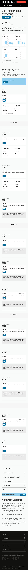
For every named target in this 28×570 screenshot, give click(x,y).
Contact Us (5, 82)
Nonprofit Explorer (7, 5)
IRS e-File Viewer (14, 522)
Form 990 (4, 72)
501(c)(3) (11, 25)
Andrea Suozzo (6, 514)
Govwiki (18, 523)
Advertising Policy (6, 568)
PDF (4, 100)
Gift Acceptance (15, 568)
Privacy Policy (21, 566)
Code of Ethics (5, 566)
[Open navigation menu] (15, 2)
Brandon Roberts (5, 516)
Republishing (13, 566)
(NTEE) (13, 28)
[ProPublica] (8, 2)
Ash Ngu (19, 514)
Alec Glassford (13, 514)
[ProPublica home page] (10, 558)
